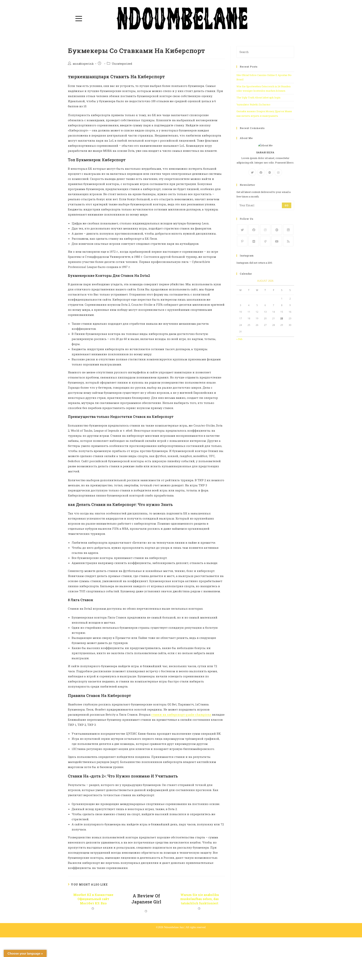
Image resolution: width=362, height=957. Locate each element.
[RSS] (288, 241)
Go (286, 205)
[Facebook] (261, 172)
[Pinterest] (242, 241)
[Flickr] (253, 241)
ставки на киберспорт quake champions (181, 714)
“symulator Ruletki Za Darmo (253, 104)
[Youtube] (277, 241)
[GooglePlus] (269, 172)
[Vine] (265, 241)
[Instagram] (278, 172)
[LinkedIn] (288, 229)
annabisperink (83, 63)
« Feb (239, 339)
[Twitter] (252, 172)
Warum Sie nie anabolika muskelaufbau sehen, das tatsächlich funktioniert (199, 899)
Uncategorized (122, 63)
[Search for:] (265, 51)
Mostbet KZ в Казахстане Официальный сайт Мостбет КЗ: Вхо (93, 899)
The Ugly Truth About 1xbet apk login (258, 97)
